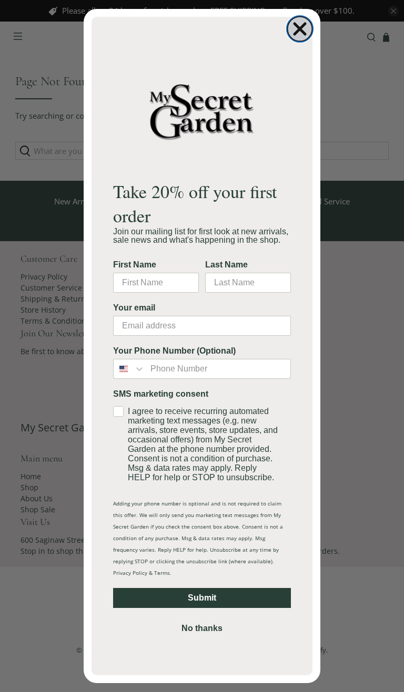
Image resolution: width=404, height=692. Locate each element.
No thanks (202, 628)
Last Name (226, 264)
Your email (134, 307)
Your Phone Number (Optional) (174, 350)
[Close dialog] (300, 29)
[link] (202, 111)
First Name (134, 264)
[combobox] (129, 368)
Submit (202, 597)
